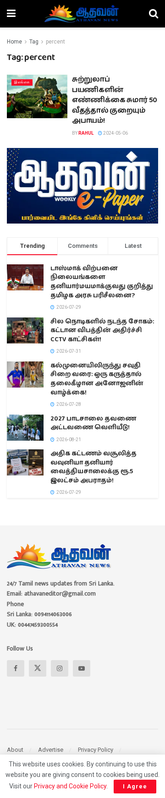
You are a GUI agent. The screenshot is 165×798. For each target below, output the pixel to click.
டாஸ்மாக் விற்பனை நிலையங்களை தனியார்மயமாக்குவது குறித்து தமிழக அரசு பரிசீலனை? (101, 282)
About (15, 749)
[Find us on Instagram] (59, 668)
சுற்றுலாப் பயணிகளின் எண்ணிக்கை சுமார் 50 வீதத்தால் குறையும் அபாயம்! (114, 100)
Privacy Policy (95, 749)
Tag (33, 41)
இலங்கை (22, 82)
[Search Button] (153, 13)
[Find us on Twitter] (37, 668)
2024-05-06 (115, 133)
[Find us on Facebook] (15, 668)
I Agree (135, 786)
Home (14, 41)
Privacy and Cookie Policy (70, 786)
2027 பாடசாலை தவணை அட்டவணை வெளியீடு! (93, 423)
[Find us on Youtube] (81, 668)
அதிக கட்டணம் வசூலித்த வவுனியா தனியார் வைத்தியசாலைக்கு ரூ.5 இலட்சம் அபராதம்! (93, 467)
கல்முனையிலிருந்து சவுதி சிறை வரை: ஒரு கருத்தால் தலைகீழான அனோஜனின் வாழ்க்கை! (96, 379)
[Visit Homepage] (82, 14)
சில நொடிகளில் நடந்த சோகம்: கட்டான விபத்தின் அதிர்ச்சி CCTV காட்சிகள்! (102, 330)
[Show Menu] (11, 13)
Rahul (86, 133)
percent (55, 41)
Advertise (50, 749)
